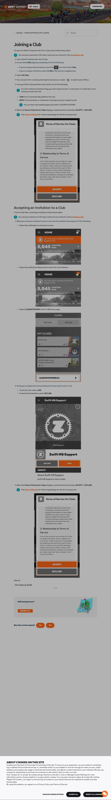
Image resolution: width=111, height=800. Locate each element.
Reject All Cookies (94, 794)
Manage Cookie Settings (53, 794)
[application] (105, 794)
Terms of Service (60, 784)
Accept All (73, 794)
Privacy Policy (44, 784)
